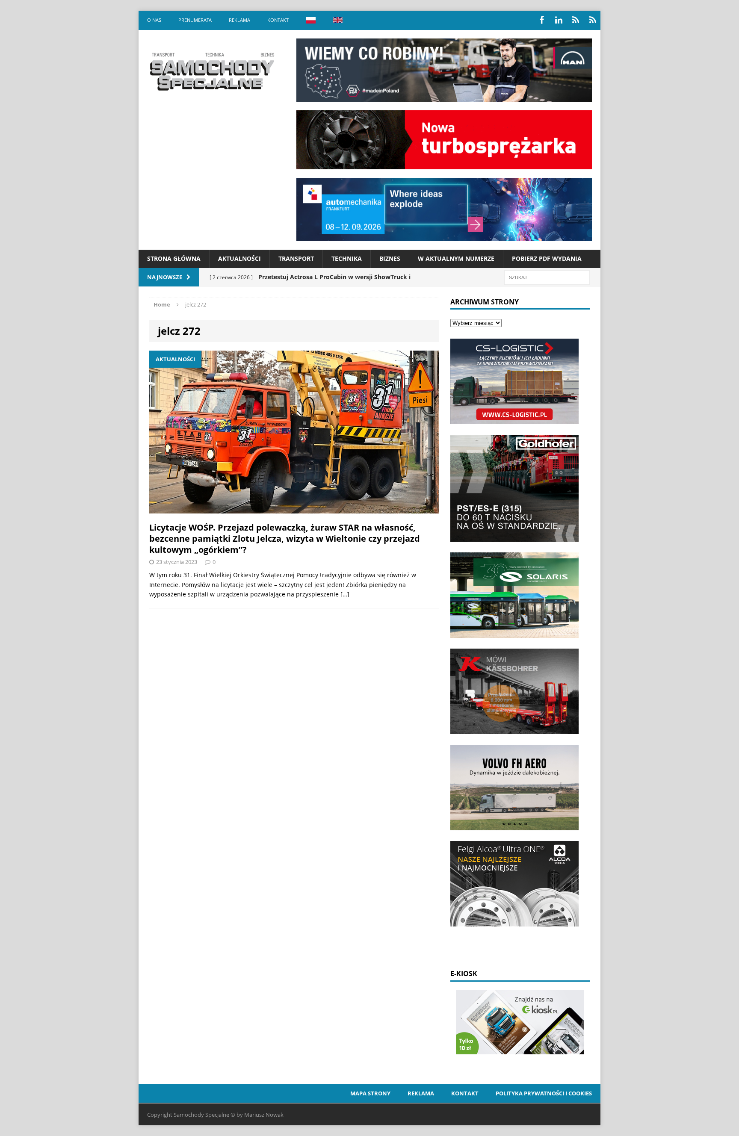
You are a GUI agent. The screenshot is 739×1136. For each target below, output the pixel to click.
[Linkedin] (558, 20)
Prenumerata (195, 20)
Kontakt (278, 20)
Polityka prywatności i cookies (544, 1093)
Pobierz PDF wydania (547, 258)
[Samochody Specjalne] (212, 71)
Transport (296, 258)
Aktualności (239, 258)
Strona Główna (174, 258)
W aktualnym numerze (456, 258)
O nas (154, 20)
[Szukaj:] (547, 277)
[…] (344, 594)
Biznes (389, 258)
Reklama (239, 20)
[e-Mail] (592, 20)
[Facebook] (541, 20)
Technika (346, 258)
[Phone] (575, 20)
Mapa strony (370, 1093)
